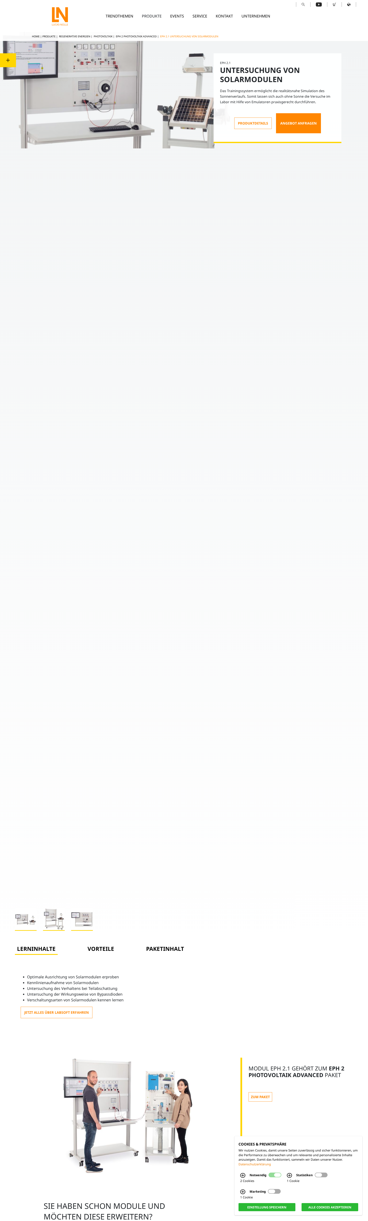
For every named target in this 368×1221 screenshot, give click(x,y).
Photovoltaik (103, 36)
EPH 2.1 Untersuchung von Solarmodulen (189, 36)
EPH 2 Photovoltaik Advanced (136, 36)
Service (200, 16)
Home (36, 36)
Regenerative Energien (74, 36)
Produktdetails (253, 123)
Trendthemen (119, 16)
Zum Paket (260, 1097)
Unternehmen (256, 16)
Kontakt (224, 16)
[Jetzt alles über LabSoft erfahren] (56, 1012)
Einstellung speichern (266, 1207)
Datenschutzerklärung (255, 1164)
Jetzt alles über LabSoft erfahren (56, 1012)
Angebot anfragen (298, 123)
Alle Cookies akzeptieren (329, 1207)
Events (177, 16)
